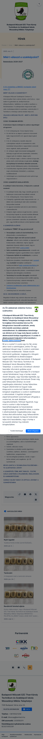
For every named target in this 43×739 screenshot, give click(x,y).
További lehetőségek (16, 431)
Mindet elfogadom (33, 431)
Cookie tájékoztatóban (12, 340)
